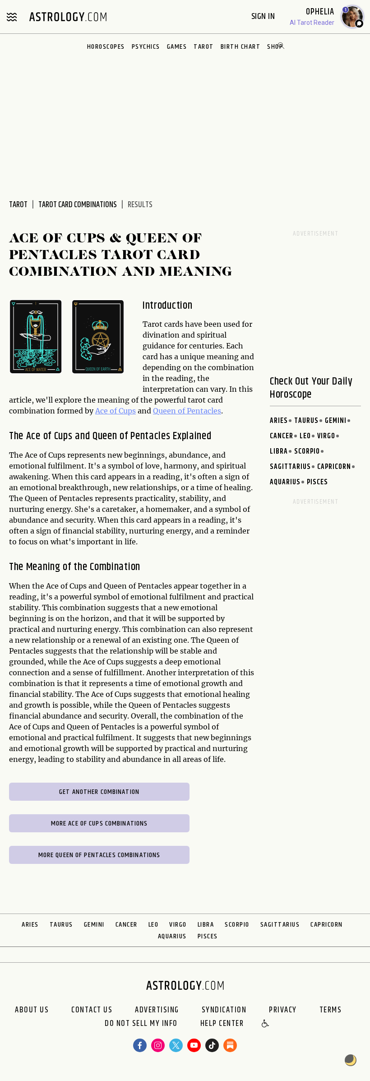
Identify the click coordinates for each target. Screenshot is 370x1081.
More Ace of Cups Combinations (99, 823)
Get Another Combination (99, 792)
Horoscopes (106, 46)
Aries (279, 421)
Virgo (326, 436)
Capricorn (334, 467)
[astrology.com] (67, 16)
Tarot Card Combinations (77, 205)
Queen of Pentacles (187, 410)
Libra (279, 451)
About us (32, 1010)
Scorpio (307, 451)
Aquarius (285, 482)
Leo (305, 436)
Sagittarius (290, 467)
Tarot (204, 46)
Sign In (264, 16)
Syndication (224, 1010)
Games (177, 46)
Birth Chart (241, 46)
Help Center (222, 1024)
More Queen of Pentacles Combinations (99, 855)
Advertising (157, 1010)
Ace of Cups (115, 410)
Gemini (336, 421)
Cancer (281, 436)
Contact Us (91, 1010)
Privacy (283, 1010)
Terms (330, 1010)
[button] (266, 1024)
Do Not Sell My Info (141, 1024)
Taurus (306, 421)
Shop (275, 46)
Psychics (146, 46)
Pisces (317, 482)
